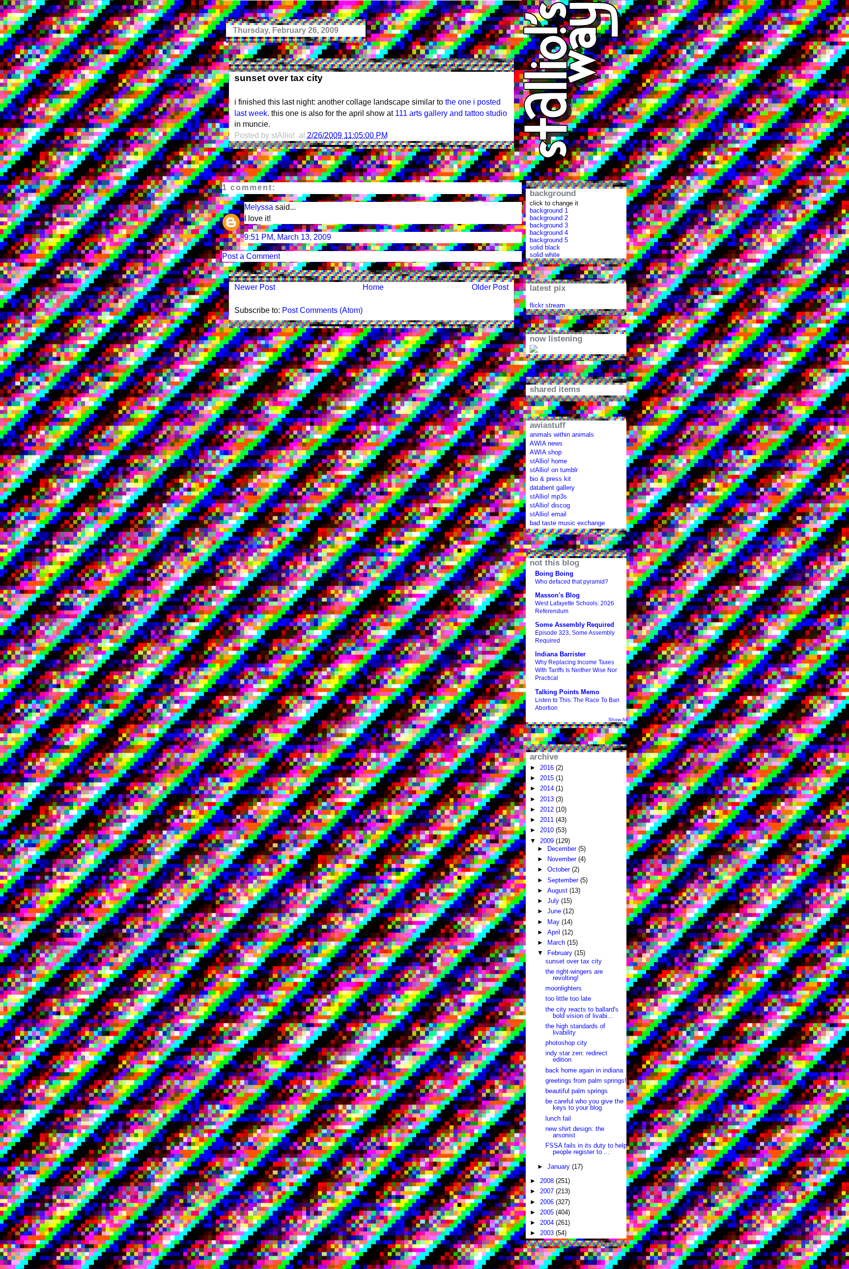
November (562, 859)
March (557, 942)
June (555, 911)
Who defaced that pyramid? (571, 581)
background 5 (549, 240)
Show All (617, 719)
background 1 (549, 210)
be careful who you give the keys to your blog (584, 1104)
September (563, 880)
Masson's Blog (557, 595)
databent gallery (552, 487)
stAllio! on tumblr (554, 470)
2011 (548, 819)
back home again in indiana (584, 1070)
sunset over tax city (278, 78)
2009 (548, 841)
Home (373, 287)
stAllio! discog (550, 505)
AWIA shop (546, 452)
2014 (548, 788)
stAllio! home (548, 461)
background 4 (549, 232)
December (562, 848)
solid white (545, 254)
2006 (548, 1202)
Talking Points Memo (567, 692)
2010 (548, 830)
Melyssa (258, 207)
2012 (548, 809)
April (554, 932)
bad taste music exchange (567, 523)
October (559, 869)
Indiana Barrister (560, 654)
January (559, 1166)
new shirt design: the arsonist (574, 1132)
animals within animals (562, 434)
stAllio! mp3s (548, 496)
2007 (548, 1191)
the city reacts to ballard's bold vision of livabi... (582, 1012)
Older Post (490, 287)
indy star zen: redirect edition (576, 1056)
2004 (548, 1222)
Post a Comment (251, 256)
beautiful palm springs (576, 1091)
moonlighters (563, 988)
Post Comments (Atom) (322, 310)
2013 (548, 799)
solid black (545, 247)
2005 (548, 1212)
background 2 (549, 218)
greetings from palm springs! (585, 1080)
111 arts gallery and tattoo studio (451, 113)
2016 (548, 767)
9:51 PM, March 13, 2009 (287, 237)
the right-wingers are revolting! (574, 975)
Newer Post (254, 287)
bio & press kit (550, 478)
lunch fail (558, 1118)
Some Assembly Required (574, 624)
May (554, 922)
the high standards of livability (575, 1029)
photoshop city (566, 1042)
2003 (548, 1233)
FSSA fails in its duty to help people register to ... (586, 1149)
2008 (548, 1180)
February (560, 953)
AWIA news (546, 443)
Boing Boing (554, 573)
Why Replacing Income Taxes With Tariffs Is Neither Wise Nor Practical (576, 670)
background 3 (549, 225)
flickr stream (547, 305)
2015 (548, 778)
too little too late (568, 998)
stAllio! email (548, 514)
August (558, 890)
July (554, 900)
